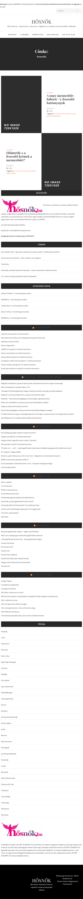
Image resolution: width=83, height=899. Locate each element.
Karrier (3, 705)
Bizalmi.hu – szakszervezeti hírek (42, 377)
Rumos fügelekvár (7, 345)
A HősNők (24, 35)
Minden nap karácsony (9, 490)
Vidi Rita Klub (68, 35)
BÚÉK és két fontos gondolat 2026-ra (15, 460)
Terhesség (5, 803)
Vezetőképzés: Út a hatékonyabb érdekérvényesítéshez (21, 418)
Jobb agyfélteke (7, 699)
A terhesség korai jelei (23, 293)
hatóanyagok (67, 114)
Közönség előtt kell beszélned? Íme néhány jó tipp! (20, 505)
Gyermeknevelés (7, 686)
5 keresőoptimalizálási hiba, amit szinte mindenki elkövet (22, 615)
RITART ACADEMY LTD (25, 845)
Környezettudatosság (9, 717)
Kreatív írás (42, 525)
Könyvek (4, 711)
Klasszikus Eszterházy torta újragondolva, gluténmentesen (23, 338)
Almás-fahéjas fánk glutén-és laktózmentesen (18, 365)
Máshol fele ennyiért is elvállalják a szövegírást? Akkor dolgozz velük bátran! (29, 596)
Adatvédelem (53, 35)
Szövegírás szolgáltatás (10, 585)
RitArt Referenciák (8, 778)
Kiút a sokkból (6, 482)
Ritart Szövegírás (43, 574)
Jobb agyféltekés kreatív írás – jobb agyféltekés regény (21, 539)
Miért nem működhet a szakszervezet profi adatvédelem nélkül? (25, 402)
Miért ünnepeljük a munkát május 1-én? (15, 387)
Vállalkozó (5, 809)
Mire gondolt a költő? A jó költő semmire (16, 444)
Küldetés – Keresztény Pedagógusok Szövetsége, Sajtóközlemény (25, 399)
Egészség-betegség (8, 662)
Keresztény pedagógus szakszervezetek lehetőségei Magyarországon (27, 410)
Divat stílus (5, 656)
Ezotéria (50, 93)
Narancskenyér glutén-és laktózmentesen (16, 357)
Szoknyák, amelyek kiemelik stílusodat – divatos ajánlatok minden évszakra (29, 270)
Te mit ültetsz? (6, 486)
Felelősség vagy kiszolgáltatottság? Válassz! (17, 497)
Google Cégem (6, 581)
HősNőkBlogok (6, 693)
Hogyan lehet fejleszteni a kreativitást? (15, 562)
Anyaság (4, 631)
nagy (74, 114)
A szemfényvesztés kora (10, 494)
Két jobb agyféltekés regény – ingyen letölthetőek (19, 531)
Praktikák (4, 760)
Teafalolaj (5, 264)
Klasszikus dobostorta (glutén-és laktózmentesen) (20, 368)
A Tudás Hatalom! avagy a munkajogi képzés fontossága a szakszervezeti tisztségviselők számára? (37, 414)
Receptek (4, 772)
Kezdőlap (12, 35)
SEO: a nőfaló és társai (9, 600)
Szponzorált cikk (7, 784)
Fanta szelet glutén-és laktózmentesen (16, 353)
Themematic (67, 884)
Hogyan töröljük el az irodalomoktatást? (16, 437)
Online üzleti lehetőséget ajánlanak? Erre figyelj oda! (20, 509)
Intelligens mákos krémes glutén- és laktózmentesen (21, 361)
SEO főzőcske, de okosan (10, 612)
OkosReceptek (42, 327)
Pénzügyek (5, 747)
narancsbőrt (11, 173)
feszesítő (58, 114)
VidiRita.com (42, 476)
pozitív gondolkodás (8, 754)
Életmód (4, 650)
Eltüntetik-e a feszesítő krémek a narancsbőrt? (19, 156)
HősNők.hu (5, 299)
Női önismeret (6, 741)
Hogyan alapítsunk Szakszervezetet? (14, 406)
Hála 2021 (4, 517)
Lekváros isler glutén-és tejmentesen (15, 334)
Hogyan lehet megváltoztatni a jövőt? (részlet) (18, 440)
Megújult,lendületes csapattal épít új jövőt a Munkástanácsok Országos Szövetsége (32, 383)
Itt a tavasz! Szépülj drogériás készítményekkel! (18, 276)
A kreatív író (5, 566)
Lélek (3, 729)
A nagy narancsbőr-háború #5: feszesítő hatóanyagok (61, 99)
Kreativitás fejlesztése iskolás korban (15, 558)
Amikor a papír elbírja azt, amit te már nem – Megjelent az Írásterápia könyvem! (30, 456)
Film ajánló (5, 680)
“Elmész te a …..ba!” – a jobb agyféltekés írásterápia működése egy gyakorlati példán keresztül (36, 448)
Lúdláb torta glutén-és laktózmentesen (16, 349)
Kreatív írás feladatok (9, 555)
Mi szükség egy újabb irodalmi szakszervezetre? (18, 433)
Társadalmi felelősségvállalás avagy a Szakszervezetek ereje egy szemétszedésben (31, 391)
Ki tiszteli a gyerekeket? (10, 513)
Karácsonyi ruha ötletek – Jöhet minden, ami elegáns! (21, 258)
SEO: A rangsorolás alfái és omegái (14, 604)
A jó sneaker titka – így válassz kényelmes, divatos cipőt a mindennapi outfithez (30, 252)
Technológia (5, 796)
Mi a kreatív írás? (7, 547)
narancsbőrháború (54, 116)
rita (50, 111)
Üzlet (3, 638)
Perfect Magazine (69, 881)
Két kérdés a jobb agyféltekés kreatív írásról (17, 501)
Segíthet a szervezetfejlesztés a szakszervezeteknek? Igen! (23, 395)
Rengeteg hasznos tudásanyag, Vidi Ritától (17, 236)
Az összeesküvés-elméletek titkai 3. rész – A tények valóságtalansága (26, 463)
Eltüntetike (18, 171)
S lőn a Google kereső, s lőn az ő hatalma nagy (18, 608)
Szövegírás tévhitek (8, 589)
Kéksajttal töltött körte (10, 341)
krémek (33, 171)
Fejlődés (4, 674)
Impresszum (37, 35)
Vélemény (4, 815)
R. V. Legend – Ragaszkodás (11, 452)
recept (3, 766)
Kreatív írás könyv (7, 543)
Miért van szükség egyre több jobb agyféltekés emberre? (22, 535)
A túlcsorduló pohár (8, 467)
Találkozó (5, 790)
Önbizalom (5, 644)
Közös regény (6, 723)
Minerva (4, 735)
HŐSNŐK (41, 21)
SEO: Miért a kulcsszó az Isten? (12, 592)
